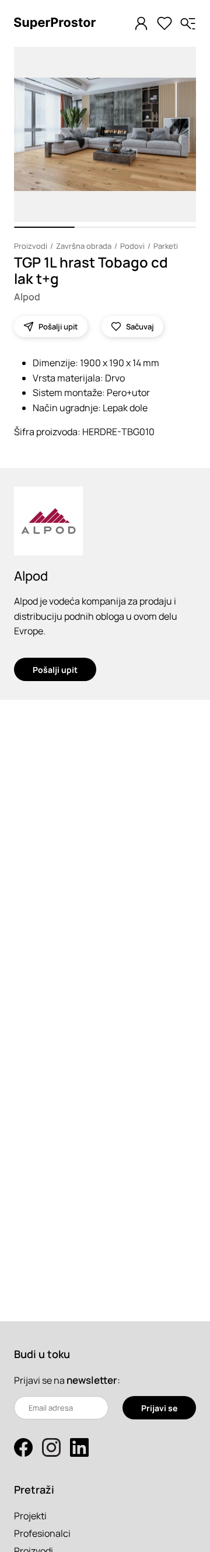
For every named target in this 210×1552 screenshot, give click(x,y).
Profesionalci (42, 1533)
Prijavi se (159, 1408)
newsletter (91, 1380)
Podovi (132, 246)
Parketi (165, 246)
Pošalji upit (55, 669)
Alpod (27, 296)
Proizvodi (30, 246)
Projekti (30, 1515)
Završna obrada (83, 246)
